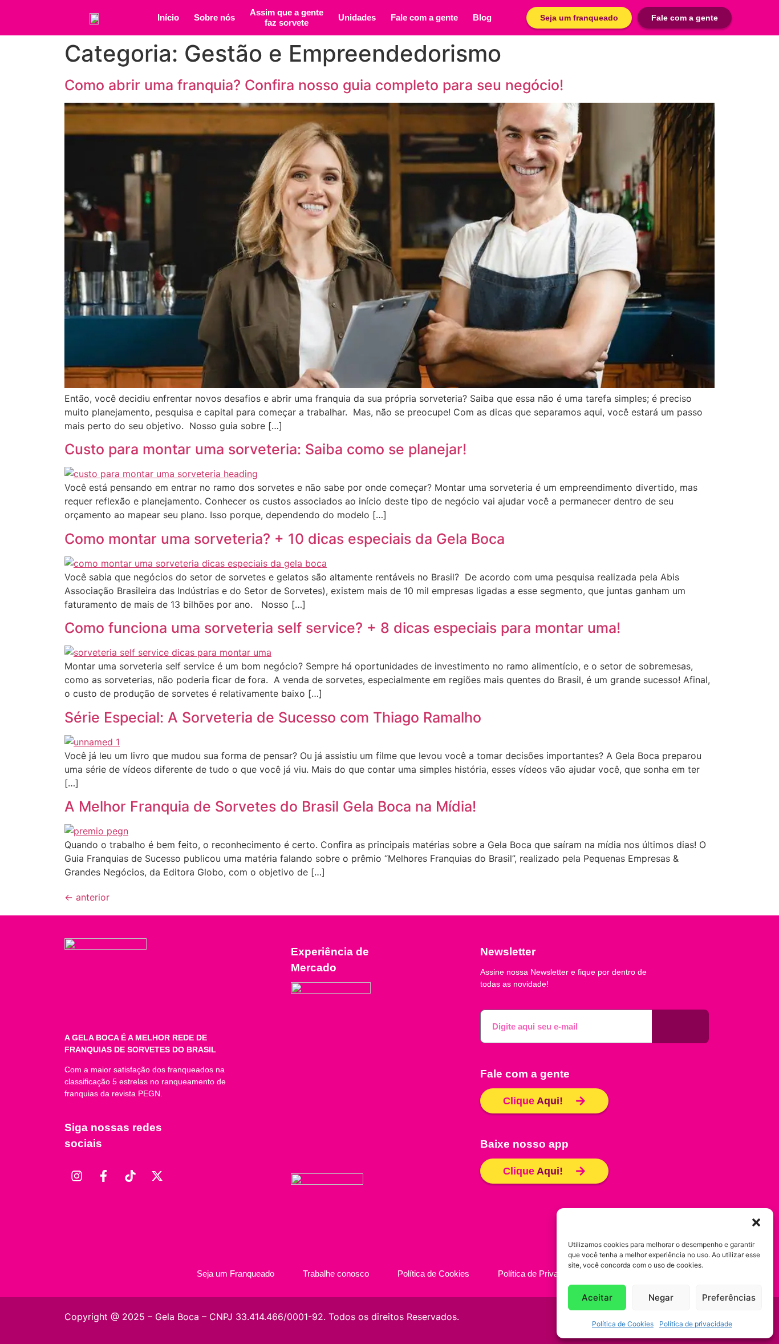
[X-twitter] (157, 1176)
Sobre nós (214, 17)
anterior (86, 897)
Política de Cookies (623, 1323)
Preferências (729, 1297)
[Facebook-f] (103, 1176)
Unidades (357, 17)
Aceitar (597, 1297)
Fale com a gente (424, 17)
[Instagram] (76, 1176)
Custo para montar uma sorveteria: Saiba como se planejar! (265, 449)
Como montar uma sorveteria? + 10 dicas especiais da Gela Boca (284, 538)
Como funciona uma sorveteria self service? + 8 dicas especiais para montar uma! (342, 627)
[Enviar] (680, 1026)
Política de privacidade (695, 1323)
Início (168, 17)
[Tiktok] (130, 1176)
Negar (660, 1297)
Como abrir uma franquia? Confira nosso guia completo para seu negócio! (313, 85)
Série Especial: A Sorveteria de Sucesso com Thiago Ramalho (272, 717)
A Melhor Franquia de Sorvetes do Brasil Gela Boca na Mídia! (270, 806)
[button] (756, 1222)
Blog (482, 17)
